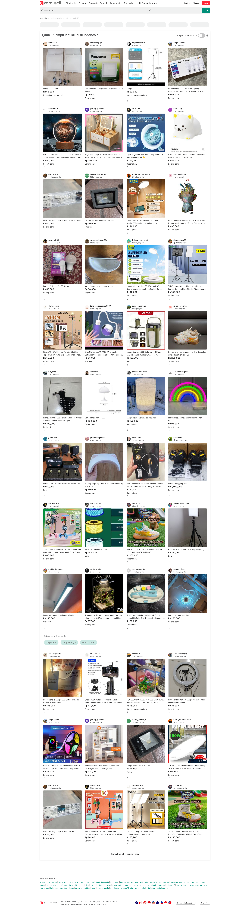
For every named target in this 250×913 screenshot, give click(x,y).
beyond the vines (76, 885)
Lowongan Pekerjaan (109, 901)
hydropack (73, 882)
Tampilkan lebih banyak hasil (125, 854)
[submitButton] (206, 10)
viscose (143, 885)
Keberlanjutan (95, 901)
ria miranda (62, 885)
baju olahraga (182, 885)
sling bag (63, 888)
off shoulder (164, 882)
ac (111, 888)
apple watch (118, 885)
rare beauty (52, 882)
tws (100, 885)
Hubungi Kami (78, 901)
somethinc (62, 882)
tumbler (195, 882)
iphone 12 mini (127, 888)
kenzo (123, 882)
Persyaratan (82, 904)
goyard (203, 882)
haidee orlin (51, 885)
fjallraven (151, 888)
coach (42, 885)
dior (87, 885)
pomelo (187, 882)
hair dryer (114, 882)
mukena (161, 885)
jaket (144, 888)
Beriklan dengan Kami (69, 904)
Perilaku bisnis (101, 904)
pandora (90, 882)
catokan (107, 885)
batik (136, 885)
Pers (86, 901)
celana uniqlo (103, 888)
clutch (82, 882)
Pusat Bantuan (66, 901)
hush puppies (176, 882)
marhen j (128, 885)
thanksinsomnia (102, 882)
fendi (94, 888)
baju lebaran (162, 888)
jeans (71, 888)
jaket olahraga (151, 882)
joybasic (94, 885)
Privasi (91, 904)
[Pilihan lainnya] (44, 101)
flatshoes (54, 888)
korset (137, 888)
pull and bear (132, 882)
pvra (206, 885)
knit (141, 882)
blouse (42, 882)
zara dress (44, 888)
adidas (87, 888)
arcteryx (78, 888)
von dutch (152, 885)
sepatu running (196, 885)
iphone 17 (171, 885)
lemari (116, 888)
